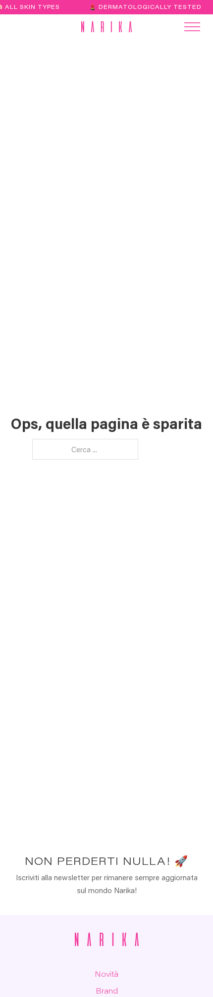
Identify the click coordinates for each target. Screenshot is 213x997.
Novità (106, 974)
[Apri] (15, 27)
